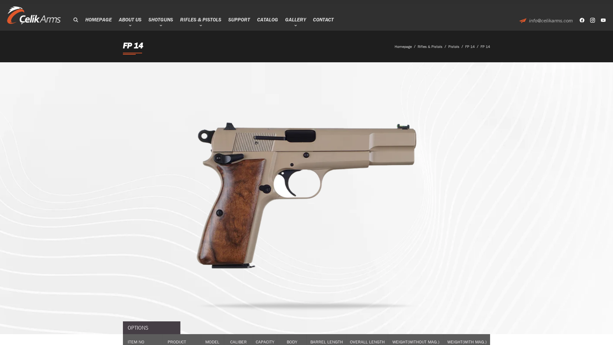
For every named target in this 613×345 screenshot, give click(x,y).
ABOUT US (130, 19)
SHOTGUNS (160, 19)
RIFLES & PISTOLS (200, 19)
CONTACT (323, 19)
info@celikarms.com (551, 20)
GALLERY (295, 19)
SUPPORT (239, 19)
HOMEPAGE (98, 19)
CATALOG (267, 19)
